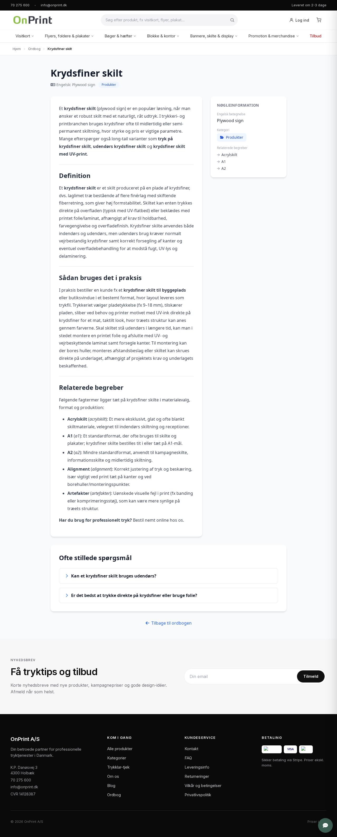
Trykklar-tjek (118, 767)
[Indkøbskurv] (318, 20)
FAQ (188, 757)
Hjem (17, 49)
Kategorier (116, 757)
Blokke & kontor (161, 35)
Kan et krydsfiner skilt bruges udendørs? (113, 576)
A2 (223, 168)
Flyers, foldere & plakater (67, 35)
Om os (113, 776)
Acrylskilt (229, 154)
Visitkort (23, 35)
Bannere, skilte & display (212, 35)
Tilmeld (310, 676)
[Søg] (232, 20)
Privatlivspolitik (198, 794)
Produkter (109, 84)
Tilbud (316, 35)
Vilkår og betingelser (203, 785)
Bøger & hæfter (118, 35)
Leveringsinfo (197, 767)
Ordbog (34, 49)
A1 (223, 161)
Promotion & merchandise (271, 35)
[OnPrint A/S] (33, 20)
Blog (111, 785)
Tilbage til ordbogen (171, 623)
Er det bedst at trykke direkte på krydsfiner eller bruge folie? (134, 595)
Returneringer (197, 776)
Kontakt (191, 748)
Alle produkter (119, 748)
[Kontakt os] (325, 825)
